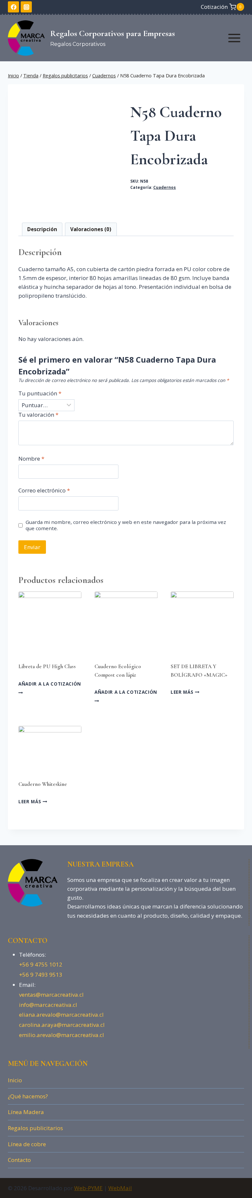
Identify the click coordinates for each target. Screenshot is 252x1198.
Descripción (42, 229)
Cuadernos (164, 187)
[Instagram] (26, 6)
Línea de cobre (27, 1144)
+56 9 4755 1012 (40, 964)
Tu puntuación (39, 393)
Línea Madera (26, 1112)
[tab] (42, 229)
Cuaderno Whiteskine (42, 784)
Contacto (19, 1160)
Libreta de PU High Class (47, 666)
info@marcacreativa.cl (48, 1004)
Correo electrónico (44, 490)
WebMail (120, 1188)
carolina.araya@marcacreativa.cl (62, 1024)
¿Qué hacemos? (28, 1096)
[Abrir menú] (234, 38)
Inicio (15, 1080)
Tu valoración (38, 414)
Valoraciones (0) (90, 229)
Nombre (31, 458)
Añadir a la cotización (49, 684)
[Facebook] (13, 6)
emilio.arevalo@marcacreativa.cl (61, 1035)
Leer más (183, 692)
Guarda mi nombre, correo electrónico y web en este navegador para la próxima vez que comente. (126, 525)
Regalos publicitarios (35, 1128)
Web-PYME (88, 1188)
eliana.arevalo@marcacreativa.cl (61, 1014)
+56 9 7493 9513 (40, 974)
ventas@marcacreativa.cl (51, 994)
